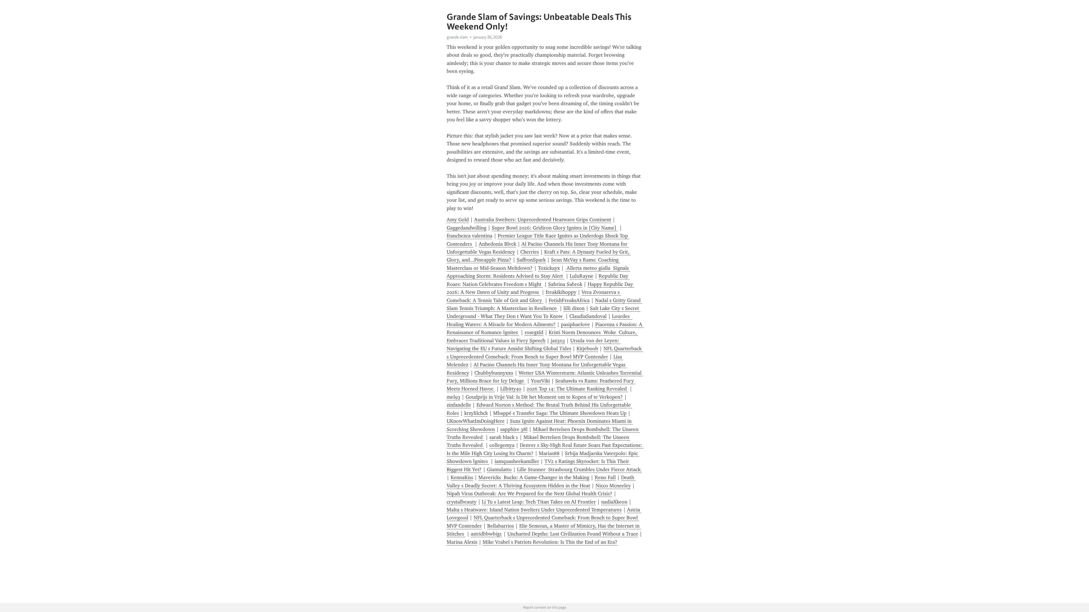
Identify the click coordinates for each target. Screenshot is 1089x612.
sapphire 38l (513, 429)
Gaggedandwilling (466, 228)
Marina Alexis (462, 542)
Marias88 (549, 453)
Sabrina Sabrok (565, 284)
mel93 (453, 397)
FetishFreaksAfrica (569, 300)
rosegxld (534, 332)
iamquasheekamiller (517, 461)
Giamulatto (499, 469)
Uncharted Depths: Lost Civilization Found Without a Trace (572, 534)
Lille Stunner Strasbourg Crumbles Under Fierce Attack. (579, 469)
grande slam (457, 37)
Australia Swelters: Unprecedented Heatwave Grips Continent (542, 219)
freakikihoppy (561, 292)
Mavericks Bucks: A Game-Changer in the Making (533, 477)
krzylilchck (476, 413)
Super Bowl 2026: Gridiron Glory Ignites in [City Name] (555, 228)
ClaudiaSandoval (588, 316)
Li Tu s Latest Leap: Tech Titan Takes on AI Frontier (539, 502)
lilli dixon (574, 308)
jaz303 (558, 340)
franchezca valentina (469, 236)
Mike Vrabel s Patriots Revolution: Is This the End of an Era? (550, 542)
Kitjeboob (587, 348)
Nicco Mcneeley (613, 486)
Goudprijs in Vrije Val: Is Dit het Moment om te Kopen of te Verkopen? (544, 397)
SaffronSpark (531, 260)
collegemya (501, 445)
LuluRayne (581, 276)
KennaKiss (462, 477)
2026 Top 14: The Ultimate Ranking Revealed (577, 389)
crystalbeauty (461, 502)
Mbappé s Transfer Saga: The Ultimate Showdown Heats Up (559, 413)
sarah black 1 (503, 437)
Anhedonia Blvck (497, 244)
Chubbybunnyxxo (493, 373)
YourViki (540, 381)
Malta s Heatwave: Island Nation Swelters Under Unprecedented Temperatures (534, 510)
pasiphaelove (575, 324)
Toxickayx (549, 268)
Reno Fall (605, 477)
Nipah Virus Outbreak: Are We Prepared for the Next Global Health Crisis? (529, 493)
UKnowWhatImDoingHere (476, 421)
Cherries (529, 252)
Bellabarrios (500, 526)
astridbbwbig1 (486, 534)
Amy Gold (458, 219)
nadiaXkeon (614, 502)
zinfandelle (459, 405)
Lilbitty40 (510, 389)
